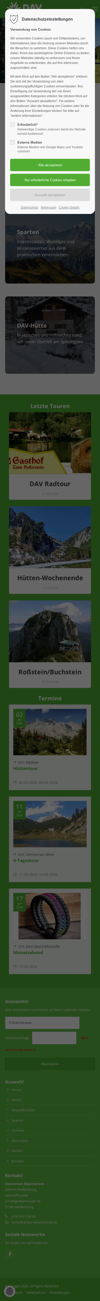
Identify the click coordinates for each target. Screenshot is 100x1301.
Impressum (48, 207)
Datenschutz (29, 207)
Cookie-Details (69, 207)
